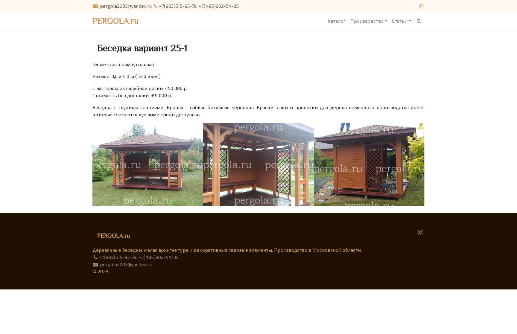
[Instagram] (420, 232)
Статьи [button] (399, 21)
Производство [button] (367, 21)
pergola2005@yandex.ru (125, 6)
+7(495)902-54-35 (219, 6)
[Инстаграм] (421, 6)
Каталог (337, 21)
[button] (419, 21)
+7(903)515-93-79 (178, 6)
